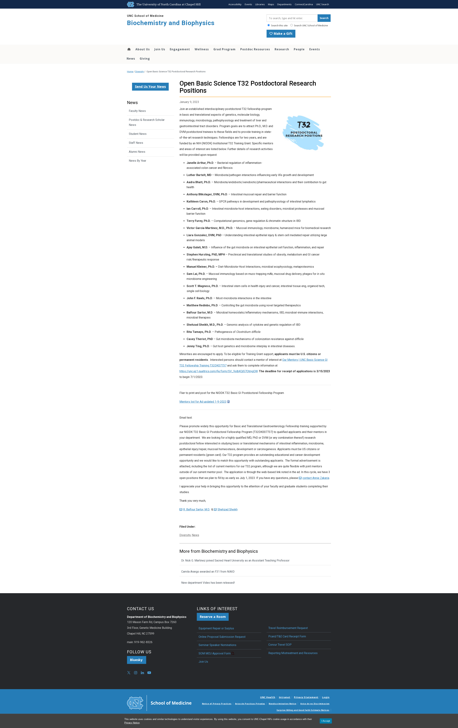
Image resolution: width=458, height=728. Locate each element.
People (299, 49)
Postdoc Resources (255, 49)
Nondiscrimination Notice (282, 703)
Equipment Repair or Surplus (216, 628)
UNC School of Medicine (145, 16)
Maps (271, 4)
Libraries (260, 4)
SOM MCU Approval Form (215, 653)
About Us (142, 49)
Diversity (139, 71)
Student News (138, 134)
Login (326, 697)
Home (128, 49)
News (131, 59)
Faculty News (137, 111)
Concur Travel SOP (280, 644)
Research (282, 49)
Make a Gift (283, 33)
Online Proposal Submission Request (222, 636)
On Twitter (129, 672)
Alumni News (137, 151)
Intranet (284, 697)
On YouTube (149, 672)
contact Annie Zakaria (316, 478)
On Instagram (135, 672)
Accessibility (235, 4)
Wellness (202, 49)
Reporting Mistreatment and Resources (293, 653)
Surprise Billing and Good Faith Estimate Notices (303, 710)
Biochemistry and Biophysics (171, 23)
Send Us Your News (150, 86)
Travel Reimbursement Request (288, 628)
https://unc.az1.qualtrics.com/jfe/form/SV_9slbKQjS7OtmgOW (218, 371)
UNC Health (267, 697)
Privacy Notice (132, 722)
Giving (145, 59)
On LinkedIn (142, 672)
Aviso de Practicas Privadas (250, 703)
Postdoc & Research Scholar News (147, 122)
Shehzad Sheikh (228, 509)
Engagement (180, 49)
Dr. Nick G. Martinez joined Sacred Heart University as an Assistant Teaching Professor (235, 560)
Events (248, 4)
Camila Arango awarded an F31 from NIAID (208, 571)
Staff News (136, 142)
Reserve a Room (213, 616)
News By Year (137, 160)
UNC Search (322, 4)
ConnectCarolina (304, 4)
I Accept (325, 721)
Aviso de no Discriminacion (315, 703)
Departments (284, 4)
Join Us (159, 49)
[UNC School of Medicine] (159, 702)
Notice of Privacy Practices (217, 703)
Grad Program (224, 49)
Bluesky (136, 660)
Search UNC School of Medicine (310, 25)
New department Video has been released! (208, 582)
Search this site (279, 25)
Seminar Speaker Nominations (217, 645)
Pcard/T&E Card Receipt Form (287, 636)
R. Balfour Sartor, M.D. (196, 509)
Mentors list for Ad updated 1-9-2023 (202, 401)
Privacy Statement (306, 697)
